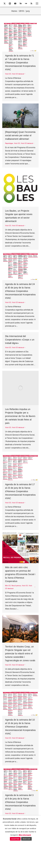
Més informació (25, 835)
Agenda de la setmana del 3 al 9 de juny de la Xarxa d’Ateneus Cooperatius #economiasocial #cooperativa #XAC (20, 802)
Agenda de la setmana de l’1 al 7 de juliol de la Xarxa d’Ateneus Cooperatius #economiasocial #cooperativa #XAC (20, 62)
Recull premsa (16, 585)
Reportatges (9, 143)
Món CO (8, 585)
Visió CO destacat (18, 74)
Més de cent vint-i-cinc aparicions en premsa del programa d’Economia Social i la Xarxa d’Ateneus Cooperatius (20, 574)
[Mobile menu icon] (37, 3)
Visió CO (8, 74)
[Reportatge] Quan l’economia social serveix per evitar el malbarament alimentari (20, 135)
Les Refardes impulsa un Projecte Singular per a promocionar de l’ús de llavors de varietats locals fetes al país (20, 416)
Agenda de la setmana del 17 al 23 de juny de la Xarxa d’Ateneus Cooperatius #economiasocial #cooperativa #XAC (20, 491)
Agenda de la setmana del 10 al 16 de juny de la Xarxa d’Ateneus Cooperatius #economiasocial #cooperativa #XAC (20, 726)
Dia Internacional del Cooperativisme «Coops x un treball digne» (19, 339)
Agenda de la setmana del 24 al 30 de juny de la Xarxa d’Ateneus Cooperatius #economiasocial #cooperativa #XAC (20, 291)
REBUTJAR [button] (26, 839)
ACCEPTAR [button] (15, 839)
